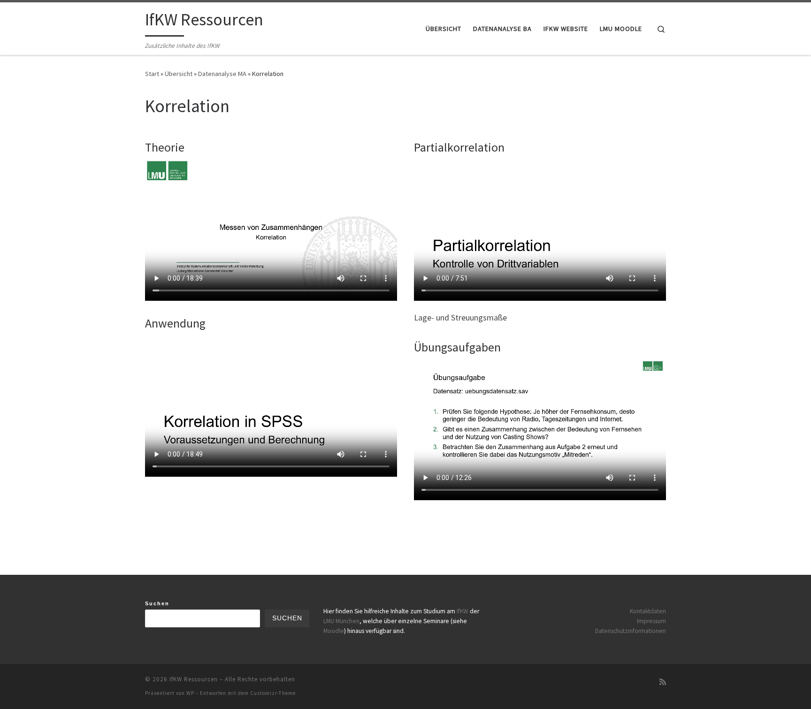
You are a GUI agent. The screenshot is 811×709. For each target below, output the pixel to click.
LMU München (341, 621)
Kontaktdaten (648, 611)
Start (152, 73)
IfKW (462, 611)
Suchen (157, 603)
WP (190, 693)
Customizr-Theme (273, 693)
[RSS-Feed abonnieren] (662, 682)
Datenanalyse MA (222, 73)
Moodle (333, 631)
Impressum (651, 621)
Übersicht (178, 73)
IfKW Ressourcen (193, 679)
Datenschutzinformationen (630, 631)
